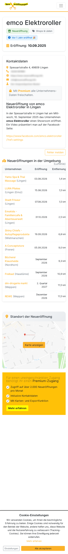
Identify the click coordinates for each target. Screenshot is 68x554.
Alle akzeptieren (43, 548)
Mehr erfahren (17, 408)
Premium (24, 90)
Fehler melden (55, 152)
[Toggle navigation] (61, 6)
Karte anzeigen (34, 345)
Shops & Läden (44, 31)
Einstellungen (11, 548)
